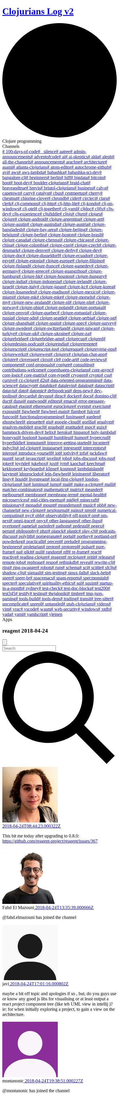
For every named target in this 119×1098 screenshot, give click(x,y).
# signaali (32, 572)
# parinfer (43, 525)
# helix (47, 432)
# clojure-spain (45, 323)
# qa (17, 551)
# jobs (64, 458)
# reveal (84, 562)
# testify (22, 593)
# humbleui (61, 437)
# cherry (92, 193)
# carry (26, 193)
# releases (104, 557)
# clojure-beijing (70, 229)
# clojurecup (73, 338)
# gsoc (87, 427)
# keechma (93, 463)
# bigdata (79, 177)
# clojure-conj (58, 245)
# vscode (29, 609)
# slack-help (98, 572)
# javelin (51, 458)
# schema (70, 567)
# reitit (89, 557)
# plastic (71, 531)
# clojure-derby (62, 250)
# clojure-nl (59, 302)
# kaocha (75, 463)
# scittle (95, 567)
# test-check (49, 588)
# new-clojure (30, 510)
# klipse (49, 468)
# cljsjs (66, 213)
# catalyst (41, 193)
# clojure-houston (56, 276)
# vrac (15, 609)
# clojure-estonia (27, 260)
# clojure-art (91, 219)
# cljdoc (84, 208)
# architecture (92, 161)
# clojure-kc (75, 286)
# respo (49, 562)
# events (81, 406)
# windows (88, 609)
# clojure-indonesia (42, 281)
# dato (20, 390)
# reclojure (73, 557)
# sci (83, 567)
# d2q (42, 380)
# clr (55, 359)
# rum (57, 567)
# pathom (60, 525)
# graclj (37, 427)
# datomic (35, 390)
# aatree (63, 151)
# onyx (39, 520)
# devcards (25, 395)
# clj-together (47, 208)
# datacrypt (26, 385)
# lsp (24, 484)
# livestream (36, 479)
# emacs (67, 401)
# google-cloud (65, 421)
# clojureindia (54, 343)
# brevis (33, 187)
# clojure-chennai (44, 239)
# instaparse (49, 447)
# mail (64, 484)
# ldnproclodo (28, 473)
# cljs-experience (24, 213)
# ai (62, 156)
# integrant (69, 447)
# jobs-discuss (82, 458)
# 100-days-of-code (20, 151)
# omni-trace (21, 520)
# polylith (24, 536)
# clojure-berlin (31, 234)
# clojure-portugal (87, 307)
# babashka (54, 172)
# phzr (42, 531)
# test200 (99, 588)
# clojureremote (81, 343)
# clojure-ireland (75, 281)
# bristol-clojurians (57, 187)
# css (105, 375)
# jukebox (37, 463)
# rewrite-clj (102, 562)
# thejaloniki (56, 593)
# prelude (69, 541)
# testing (37, 593)
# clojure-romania (73, 312)
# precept (52, 541)
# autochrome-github (90, 167)
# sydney (30, 588)
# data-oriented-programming (73, 380)
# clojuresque (69, 349)
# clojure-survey (99, 323)
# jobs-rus (104, 458)
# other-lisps (89, 520)
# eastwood (34, 401)
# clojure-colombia (29, 245)
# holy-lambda (101, 432)
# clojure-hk (29, 276)
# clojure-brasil (87, 234)
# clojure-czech (85, 245)
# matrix (73, 489)
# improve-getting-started (66, 442)
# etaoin (22, 406)
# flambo (75, 411)
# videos (101, 603)
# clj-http (46, 203)
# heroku (62, 432)
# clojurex (59, 354)
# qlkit (26, 551)
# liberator (98, 473)
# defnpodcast (57, 390)
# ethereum (40, 406)
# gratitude (71, 427)
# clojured (94, 338)
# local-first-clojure (64, 479)
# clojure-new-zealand (28, 302)
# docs (85, 395)
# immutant (33, 442)
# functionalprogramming (39, 416)
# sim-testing (52, 572)
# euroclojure (62, 406)
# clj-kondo (87, 203)
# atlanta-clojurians (30, 167)
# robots (44, 567)
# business (83, 187)
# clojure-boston (59, 234)
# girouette (32, 421)
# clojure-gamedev (74, 265)
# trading (68, 598)
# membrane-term (60, 494)
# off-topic (78, 515)
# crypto (93, 375)
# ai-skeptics (76, 156)
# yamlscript (34, 614)
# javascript (32, 458)
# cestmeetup (73, 193)
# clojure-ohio (29, 307)
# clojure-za (78, 333)
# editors (52, 401)
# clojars (93, 213)
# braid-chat (77, 182)
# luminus (38, 484)
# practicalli (33, 541)
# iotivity (68, 453)
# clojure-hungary (88, 276)
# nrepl (87, 510)
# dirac (57, 395)
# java (16, 458)
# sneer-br (21, 577)
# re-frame (77, 551)
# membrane (33, 494)
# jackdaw (95, 453)
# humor (78, 437)
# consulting (81, 364)
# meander (91, 489)
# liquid (18, 479)
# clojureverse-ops (97, 349)
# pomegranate (46, 536)
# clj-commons (24, 203)
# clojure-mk (25, 297)
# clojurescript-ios (41, 349)
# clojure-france (43, 265)
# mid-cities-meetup (45, 499)
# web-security (64, 609)
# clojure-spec (72, 323)
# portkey (82, 536)
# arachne (71, 161)
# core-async (99, 369)
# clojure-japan (50, 286)
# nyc (27, 515)
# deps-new (80, 390)
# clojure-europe (57, 260)
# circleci (87, 198)
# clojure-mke (49, 297)
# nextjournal (55, 510)
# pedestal (78, 525)
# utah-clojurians (78, 603)
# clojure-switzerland (49, 328)
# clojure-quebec (42, 312)
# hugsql (43, 437)
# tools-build (27, 598)
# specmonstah (93, 577)
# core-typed (56, 375)
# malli (107, 484)
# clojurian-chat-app (86, 354)
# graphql (53, 427)
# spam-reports (66, 577)
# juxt (51, 463)
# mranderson (67, 505)
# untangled (52, 603)
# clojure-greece (32, 271)
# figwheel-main (52, 411)
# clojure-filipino (87, 260)
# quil (37, 551)
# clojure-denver (33, 250)
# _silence (47, 151)
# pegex (95, 525)
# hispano (79, 432)
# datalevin (65, 385)
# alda (93, 156)
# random (51, 551)
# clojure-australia (43, 224)
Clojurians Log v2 (38, 11)
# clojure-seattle (50, 317)
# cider (73, 198)
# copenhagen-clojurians (66, 369)
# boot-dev (20, 182)
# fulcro (90, 411)
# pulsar (85, 546)
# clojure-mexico (83, 291)
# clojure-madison (51, 291)
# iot (56, 453)
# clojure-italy (24, 286)
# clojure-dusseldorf (41, 255)
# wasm (44, 609)
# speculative (27, 583)
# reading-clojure (31, 557)
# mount (47, 505)
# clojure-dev (88, 250)
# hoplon (27, 437)
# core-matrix (33, 375)
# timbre (75, 593)
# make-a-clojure (85, 484)
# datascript (101, 385)
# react (93, 551)
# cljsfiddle (50, 213)
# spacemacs (41, 577)
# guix (99, 427)
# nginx (74, 510)
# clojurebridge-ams (44, 338)
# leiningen (79, 473)
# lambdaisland (87, 468)
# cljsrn (78, 213)
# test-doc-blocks (75, 588)
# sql (77, 583)
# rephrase (33, 562)
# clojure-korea (99, 286)
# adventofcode (45, 156)
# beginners (36, 177)
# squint (89, 583)
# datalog (83, 385)
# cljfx (97, 208)
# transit (84, 598)
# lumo (53, 484)
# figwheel (28, 411)
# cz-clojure (26, 380)
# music (86, 505)
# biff (66, 177)
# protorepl (68, 546)
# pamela (26, 525)
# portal (66, 536)
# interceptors (91, 447)
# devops (43, 395)
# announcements (47, 161)
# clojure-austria (73, 224)
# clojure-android (30, 219)
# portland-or (102, 536)
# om (92, 515)
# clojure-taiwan (83, 328)
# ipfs (81, 453)
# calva (99, 187)
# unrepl (34, 603)
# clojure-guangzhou (66, 271)
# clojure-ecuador (75, 255)
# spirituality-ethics (56, 583)
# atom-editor (59, 167)
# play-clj (87, 531)
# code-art (68, 359)
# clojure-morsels (77, 297)
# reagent (55, 557)
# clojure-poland (56, 307)
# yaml (17, 614)
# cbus (56, 193)
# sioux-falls (75, 572)
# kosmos (65, 468)
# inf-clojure (27, 447)
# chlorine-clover (32, 198)
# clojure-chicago (76, 239)
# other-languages (62, 520)
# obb (37, 515)
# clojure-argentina (63, 219)
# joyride (20, 463)
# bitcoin (95, 177)
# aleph (105, 156)
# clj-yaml (68, 208)
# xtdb (103, 609)
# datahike (45, 385)
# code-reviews (91, 359)
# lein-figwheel (55, 473)
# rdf (64, 551)
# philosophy (24, 531)
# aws (13, 172)
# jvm (61, 463)
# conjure (61, 364)
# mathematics (53, 489)
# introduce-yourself (33, 453)
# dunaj (17, 401)
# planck (56, 531)
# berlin (54, 177)
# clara (102, 198)
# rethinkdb (66, 562)
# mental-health (90, 494)
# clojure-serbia (79, 317)
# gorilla (86, 421)
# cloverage (26, 359)
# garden (91, 416)
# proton (50, 546)
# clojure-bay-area (39, 229)
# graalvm (103, 421)
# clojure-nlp (80, 302)
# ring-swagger (23, 567)
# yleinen (54, 614)
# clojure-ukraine (52, 333)
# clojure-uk (26, 333)
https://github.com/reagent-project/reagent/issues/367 (50, 841)
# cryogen (77, 375)
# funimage (72, 416)
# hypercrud (97, 437)
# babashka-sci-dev (81, 172)
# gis (46, 421)
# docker (71, 395)
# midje (70, 499)
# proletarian (31, 546)
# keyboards (31, 468)
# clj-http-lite (65, 203)
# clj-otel (27, 208)
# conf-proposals (38, 364)
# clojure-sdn (24, 317)
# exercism (99, 406)
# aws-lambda (31, 172)
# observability (55, 515)
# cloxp (44, 359)
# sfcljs (108, 567)
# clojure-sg (103, 317)
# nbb (99, 505)
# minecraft (87, 499)
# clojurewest (38, 354)
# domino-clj (102, 395)
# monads (31, 505)
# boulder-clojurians (48, 182)
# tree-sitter (101, 598)
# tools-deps (49, 598)
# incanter (98, 442)
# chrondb (57, 198)
